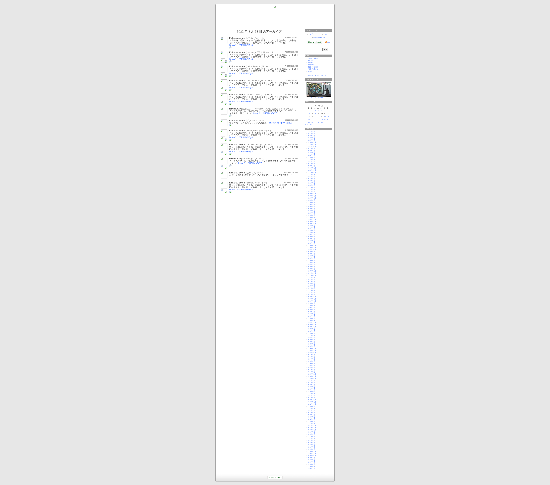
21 (312, 119)
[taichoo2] (223, 192)
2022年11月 (312, 144)
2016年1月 (311, 320)
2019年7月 (311, 230)
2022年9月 (311, 148)
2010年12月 (312, 451)
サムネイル (326, 34)
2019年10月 (312, 224)
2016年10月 (312, 301)
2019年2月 (311, 241)
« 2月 (307, 124)
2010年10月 (312, 455)
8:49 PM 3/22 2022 (291, 130)
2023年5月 (311, 131)
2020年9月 (311, 200)
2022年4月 (311, 159)
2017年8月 (311, 279)
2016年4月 (311, 314)
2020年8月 (311, 202)
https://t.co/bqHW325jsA (280, 123)
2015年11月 (312, 324)
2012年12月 (312, 400)
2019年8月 (311, 228)
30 (319, 122)
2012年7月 (311, 410)
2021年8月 (311, 176)
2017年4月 (311, 288)
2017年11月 (312, 273)
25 (325, 119)
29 (315, 122)
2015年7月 (311, 333)
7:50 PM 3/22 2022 (291, 80)
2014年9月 (311, 354)
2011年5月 (311, 440)
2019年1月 (311, 243)
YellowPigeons (253, 66)
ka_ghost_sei (252, 145)
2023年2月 (311, 138)
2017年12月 (312, 271)
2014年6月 (311, 361)
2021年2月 (311, 189)
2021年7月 (311, 178)
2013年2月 (311, 395)
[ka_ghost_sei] (223, 154)
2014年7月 (311, 359)
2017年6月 (311, 284)
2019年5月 (311, 234)
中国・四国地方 (313, 67)
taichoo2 (250, 183)
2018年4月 (311, 262)
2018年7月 (311, 256)
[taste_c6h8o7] (223, 90)
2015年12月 (312, 322)
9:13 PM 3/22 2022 (291, 158)
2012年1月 (311, 423)
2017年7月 (311, 281)
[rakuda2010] (223, 104)
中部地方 (311, 62)
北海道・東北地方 (313, 58)
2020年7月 (311, 204)
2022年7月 (311, 153)
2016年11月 (312, 299)
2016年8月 (311, 305)
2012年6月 (311, 412)
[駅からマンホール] (314, 43)
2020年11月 (312, 196)
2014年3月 (311, 367)
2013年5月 (311, 389)
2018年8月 (311, 254)
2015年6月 (311, 335)
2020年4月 (311, 211)
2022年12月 (312, 142)
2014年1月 (311, 372)
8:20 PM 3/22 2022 (291, 110)
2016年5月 (311, 312)
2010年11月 (312, 453)
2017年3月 (311, 290)
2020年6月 (311, 206)
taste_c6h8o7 (252, 80)
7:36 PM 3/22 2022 (291, 52)
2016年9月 (311, 303)
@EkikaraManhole (319, 37)
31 (322, 122)
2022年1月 (311, 166)
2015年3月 (311, 342)
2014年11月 (312, 350)
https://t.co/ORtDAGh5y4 (241, 45)
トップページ (312, 34)
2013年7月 (311, 385)
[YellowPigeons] (223, 76)
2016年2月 (311, 318)
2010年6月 (311, 464)
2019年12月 (312, 219)
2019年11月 (312, 221)
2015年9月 (311, 329)
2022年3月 (311, 161)
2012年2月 (311, 421)
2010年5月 (311, 466)
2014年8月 (311, 357)
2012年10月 (312, 404)
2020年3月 (311, 213)
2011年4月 (311, 442)
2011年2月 (311, 447)
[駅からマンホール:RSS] (326, 42)
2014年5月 (311, 363)
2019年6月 (311, 232)
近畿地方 (311, 65)
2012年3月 (311, 419)
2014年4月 (311, 365)
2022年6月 (311, 155)
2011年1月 (311, 449)
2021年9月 (311, 174)
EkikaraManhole (237, 38)
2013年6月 (311, 387)
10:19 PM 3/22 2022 (291, 172)
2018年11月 (312, 247)
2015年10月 (312, 327)
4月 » (312, 124)
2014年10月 (312, 352)
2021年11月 (312, 170)
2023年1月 (311, 140)
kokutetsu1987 (253, 52)
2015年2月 (311, 344)
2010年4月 (311, 468)
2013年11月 (312, 376)
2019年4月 (311, 236)
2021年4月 (311, 185)
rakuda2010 (252, 94)
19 (328, 116)
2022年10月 (312, 146)
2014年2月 (311, 370)
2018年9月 (311, 251)
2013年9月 (311, 380)
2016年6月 (311, 309)
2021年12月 (312, 168)
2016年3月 (311, 316)
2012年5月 (311, 415)
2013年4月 (311, 391)
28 (312, 122)
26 (328, 119)
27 (309, 122)
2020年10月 (312, 198)
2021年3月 (311, 187)
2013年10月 (312, 378)
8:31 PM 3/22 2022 (291, 120)
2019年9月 (311, 226)
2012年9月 (311, 406)
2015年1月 (311, 346)
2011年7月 (311, 436)
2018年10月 (312, 249)
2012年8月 (311, 408)
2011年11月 (312, 427)
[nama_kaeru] (223, 140)
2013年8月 (311, 382)
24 (322, 119)
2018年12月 (312, 245)
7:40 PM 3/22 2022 (291, 66)
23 (319, 119)
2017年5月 (311, 286)
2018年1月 (311, 269)
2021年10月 (312, 172)
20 (309, 119)
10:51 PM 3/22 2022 (291, 182)
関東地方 (311, 60)
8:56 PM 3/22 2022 (291, 144)
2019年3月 (311, 239)
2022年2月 (311, 163)
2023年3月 (311, 136)
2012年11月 (312, 402)
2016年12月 (312, 297)
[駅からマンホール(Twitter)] (275, 7)
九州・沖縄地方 (313, 69)
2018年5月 (311, 260)
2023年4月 (311, 133)
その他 (310, 71)
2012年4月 (311, 417)
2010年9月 (311, 458)
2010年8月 (311, 460)
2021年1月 (311, 191)
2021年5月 (311, 183)
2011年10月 (312, 430)
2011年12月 (312, 425)
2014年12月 (312, 348)
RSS (328, 42)
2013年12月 (312, 374)
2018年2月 (311, 266)
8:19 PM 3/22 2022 (291, 94)
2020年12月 (312, 193)
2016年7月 (311, 307)
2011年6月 (311, 438)
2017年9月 (311, 277)
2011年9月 (311, 432)
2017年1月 (311, 294)
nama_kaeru (252, 130)
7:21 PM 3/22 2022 (291, 38)
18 (325, 116)
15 (315, 116)
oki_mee (246, 159)
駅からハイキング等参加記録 (317, 75)
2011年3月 (311, 445)
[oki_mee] (223, 168)
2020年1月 (311, 217)
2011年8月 (311, 434)
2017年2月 (311, 292)
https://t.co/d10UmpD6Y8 (265, 113)
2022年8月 (311, 151)
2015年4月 (311, 339)
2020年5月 (311, 209)
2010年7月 (311, 462)
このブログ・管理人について (318, 97)
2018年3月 (311, 264)
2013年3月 (311, 393)
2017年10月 (312, 275)
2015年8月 (311, 331)
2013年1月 (311, 397)
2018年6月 (311, 258)
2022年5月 (311, 157)
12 (328, 113)
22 (315, 119)
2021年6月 (311, 181)
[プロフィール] (319, 96)
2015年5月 (311, 337)
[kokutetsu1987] (223, 62)
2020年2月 (311, 215)
